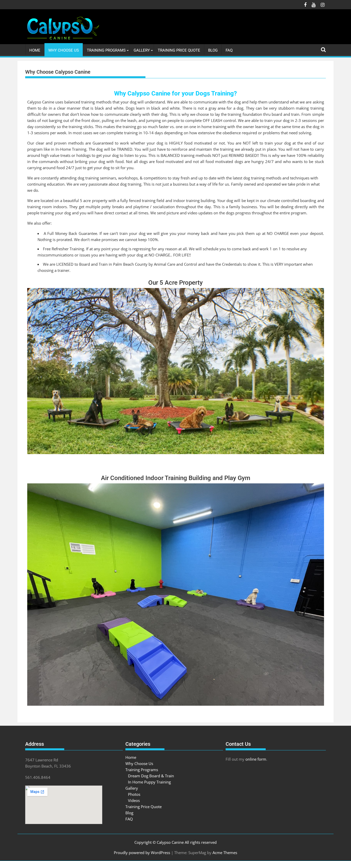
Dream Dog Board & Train (151, 775)
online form (255, 759)
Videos (134, 800)
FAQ (229, 50)
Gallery (142, 50)
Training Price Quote (179, 50)
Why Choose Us (63, 50)
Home (34, 50)
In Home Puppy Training (149, 782)
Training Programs (106, 50)
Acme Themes (225, 852)
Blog (213, 50)
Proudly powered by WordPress (142, 852)
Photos (134, 794)
